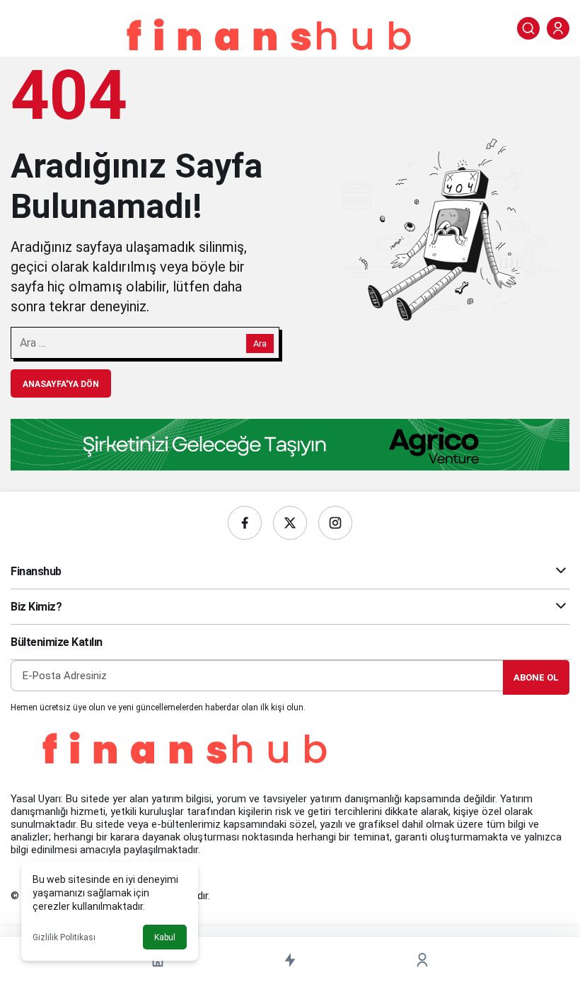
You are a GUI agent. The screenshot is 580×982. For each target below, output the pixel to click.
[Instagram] (335, 523)
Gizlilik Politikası (64, 937)
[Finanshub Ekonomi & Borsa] (271, 38)
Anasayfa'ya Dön (61, 384)
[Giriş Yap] (558, 28)
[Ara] (528, 28)
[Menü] (22, 28)
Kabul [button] (164, 937)
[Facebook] (245, 523)
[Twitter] (290, 523)
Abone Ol (536, 677)
